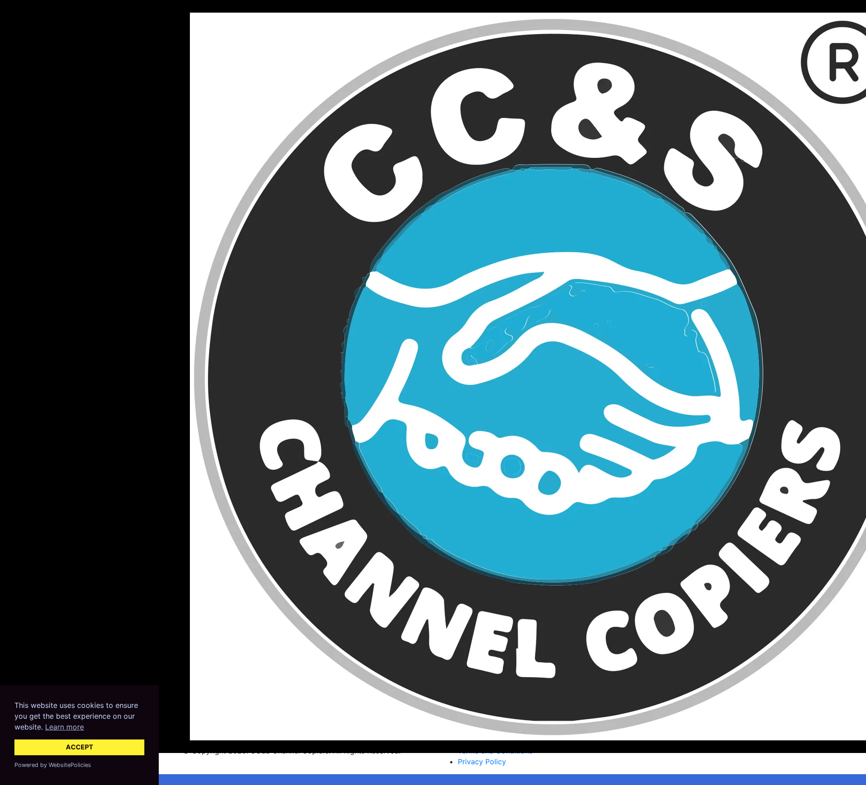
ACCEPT (79, 747)
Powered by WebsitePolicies (52, 765)
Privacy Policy (482, 761)
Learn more (64, 726)
